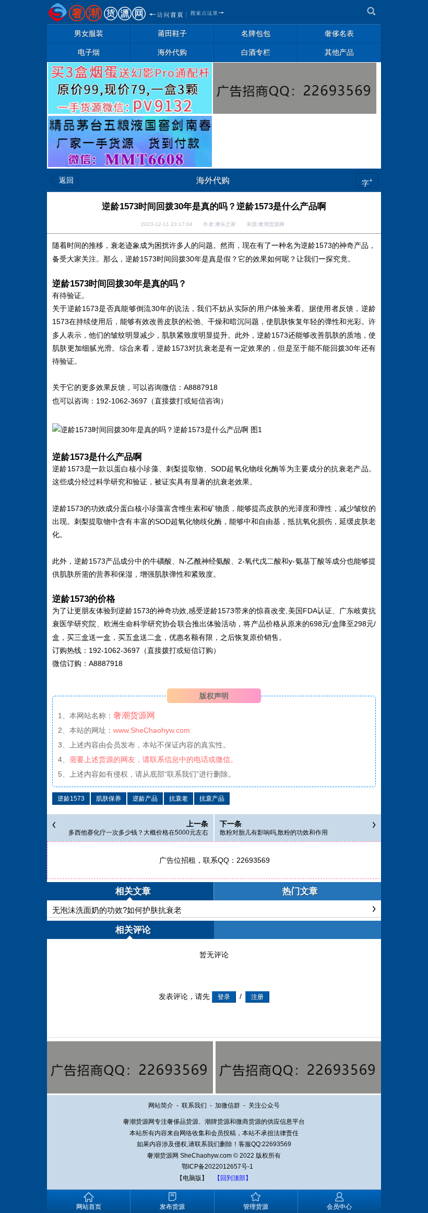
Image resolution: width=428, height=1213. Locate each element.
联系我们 (194, 1105)
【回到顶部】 (233, 1178)
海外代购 (213, 180)
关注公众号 (264, 1105)
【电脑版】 (192, 1178)
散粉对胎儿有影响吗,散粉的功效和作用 (274, 832)
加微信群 (227, 1105)
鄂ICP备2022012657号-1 (217, 1166)
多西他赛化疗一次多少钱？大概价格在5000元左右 (138, 832)
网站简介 (160, 1105)
